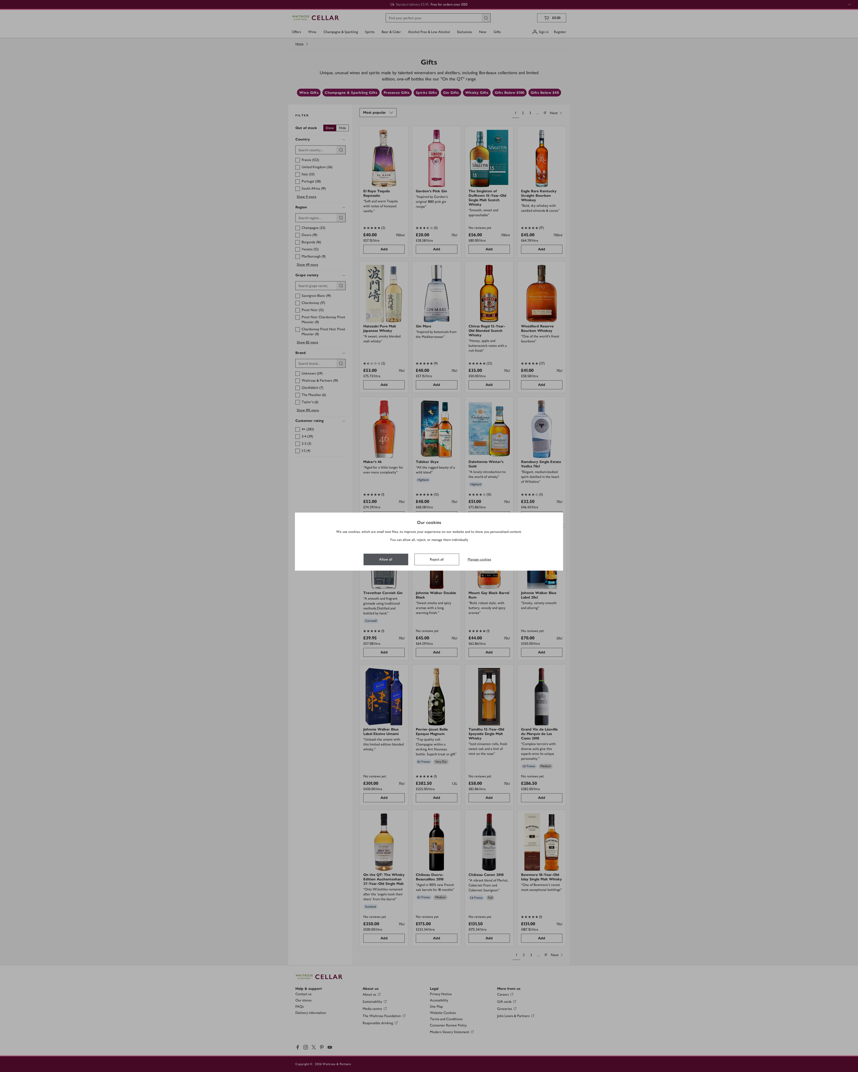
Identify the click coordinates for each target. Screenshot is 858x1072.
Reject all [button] (437, 559)
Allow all (385, 559)
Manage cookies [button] (479, 559)
